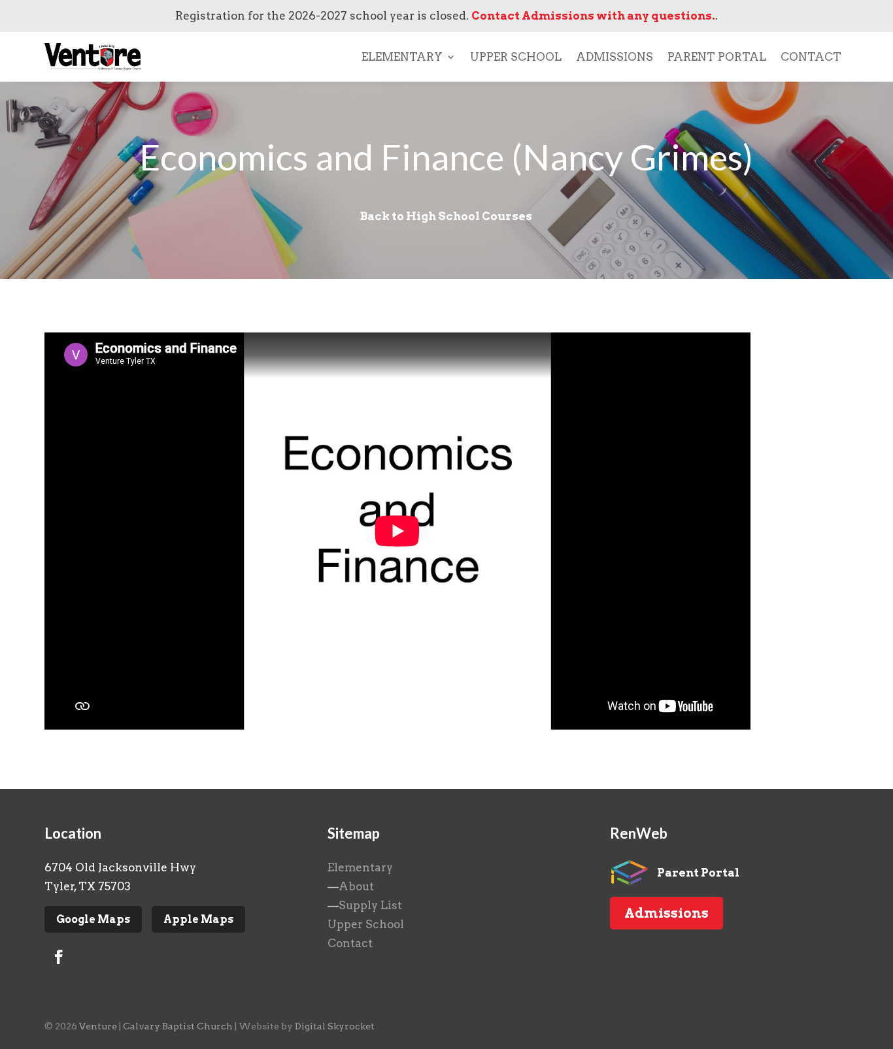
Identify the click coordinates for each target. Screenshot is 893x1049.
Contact (350, 943)
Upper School (366, 924)
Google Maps (93, 919)
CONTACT (811, 56)
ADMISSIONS (614, 56)
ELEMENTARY (402, 56)
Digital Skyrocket (335, 1026)
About (356, 886)
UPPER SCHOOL (516, 56)
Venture (98, 1026)
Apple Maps (198, 919)
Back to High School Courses (446, 216)
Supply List (370, 905)
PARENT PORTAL (716, 56)
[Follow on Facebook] (58, 957)
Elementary (360, 867)
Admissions (666, 913)
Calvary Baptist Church (178, 1026)
